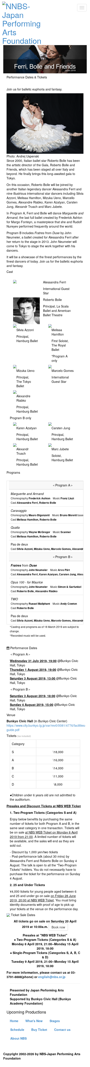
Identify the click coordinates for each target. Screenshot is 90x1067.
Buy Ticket (39, 1029)
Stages (55, 1021)
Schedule (17, 1029)
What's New (34, 1021)
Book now (58, 927)
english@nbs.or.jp (51, 977)
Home (14, 1021)
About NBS (18, 1038)
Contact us (62, 1029)
